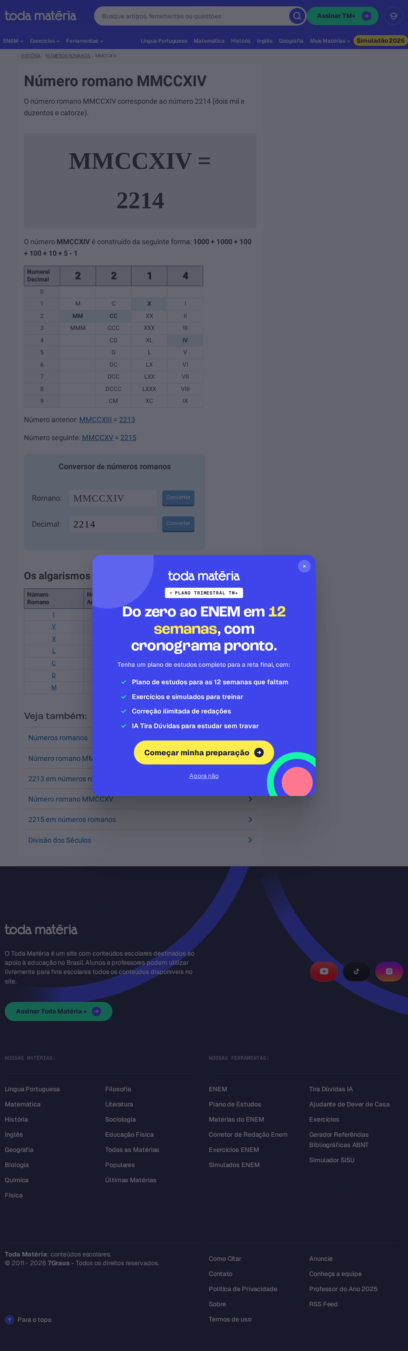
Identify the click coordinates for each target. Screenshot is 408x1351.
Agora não (204, 776)
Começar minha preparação (196, 753)
